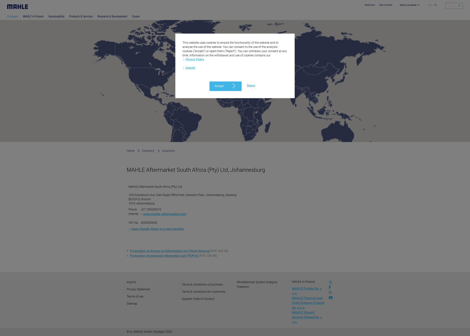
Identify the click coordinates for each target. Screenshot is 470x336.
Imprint (190, 68)
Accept (219, 86)
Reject (251, 85)
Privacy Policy (195, 59)
